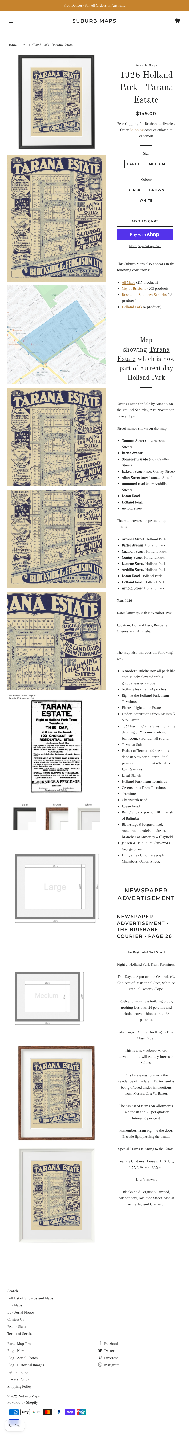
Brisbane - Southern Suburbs (144, 294)
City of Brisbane (134, 288)
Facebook (111, 1343)
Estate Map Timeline (22, 1343)
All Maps (128, 282)
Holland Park (132, 307)
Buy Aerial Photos (20, 1312)
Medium (157, 164)
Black (134, 190)
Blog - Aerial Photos (22, 1358)
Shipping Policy (19, 1386)
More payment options (145, 246)
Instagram (111, 1365)
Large (134, 164)
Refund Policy (18, 1372)
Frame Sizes (16, 1326)
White (146, 200)
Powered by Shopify (22, 1402)
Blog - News (16, 1350)
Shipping (136, 130)
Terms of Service (20, 1333)
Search (12, 1291)
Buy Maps (14, 1305)
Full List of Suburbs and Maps (30, 1298)
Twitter (108, 1350)
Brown (157, 190)
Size (146, 153)
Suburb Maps (29, 1396)
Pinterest (110, 1358)
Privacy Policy (18, 1379)
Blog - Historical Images (25, 1365)
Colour (146, 179)
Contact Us (15, 1319)
